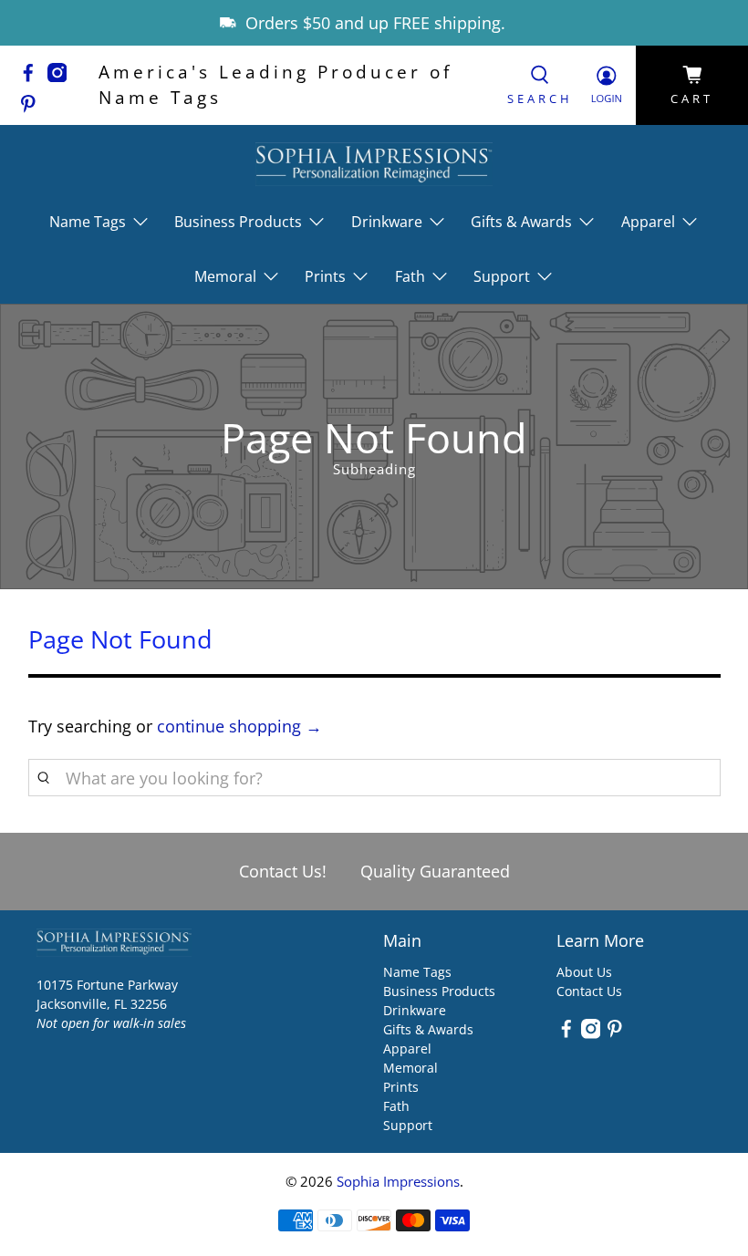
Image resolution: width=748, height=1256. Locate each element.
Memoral (410, 1067)
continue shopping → (239, 726)
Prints (401, 1086)
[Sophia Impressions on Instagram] (62, 76)
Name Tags (417, 972)
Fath (396, 1106)
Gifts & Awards (428, 1029)
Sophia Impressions (398, 1181)
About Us (584, 972)
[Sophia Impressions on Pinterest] (32, 107)
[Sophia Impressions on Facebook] (32, 76)
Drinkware (414, 1010)
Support (407, 1125)
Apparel (407, 1048)
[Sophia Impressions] (374, 164)
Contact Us (589, 991)
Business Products (439, 991)
